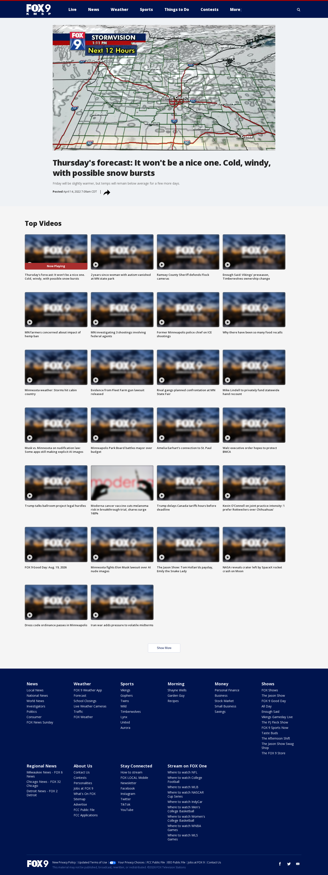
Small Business (225, 706)
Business (221, 695)
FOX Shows (270, 690)
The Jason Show (273, 695)
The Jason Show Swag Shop (278, 746)
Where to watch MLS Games (183, 837)
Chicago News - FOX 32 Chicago (44, 783)
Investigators (36, 706)
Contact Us (82, 772)
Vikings (125, 690)
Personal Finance (227, 690)
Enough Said (270, 711)
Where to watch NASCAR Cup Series (186, 794)
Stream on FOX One (187, 766)
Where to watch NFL (182, 772)
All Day (267, 706)
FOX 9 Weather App (88, 690)
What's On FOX (84, 794)
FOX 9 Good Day (274, 701)
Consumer (34, 717)
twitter (289, 863)
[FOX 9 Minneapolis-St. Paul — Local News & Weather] (41, 9)
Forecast (80, 695)
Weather (82, 683)
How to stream (131, 772)
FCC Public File (84, 810)
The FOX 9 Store (273, 753)
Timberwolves (130, 711)
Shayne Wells (177, 690)
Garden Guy (176, 695)
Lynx (123, 717)
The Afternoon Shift (276, 738)
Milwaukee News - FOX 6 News (45, 774)
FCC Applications (86, 815)
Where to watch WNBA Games (184, 828)
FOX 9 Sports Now (275, 727)
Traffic (78, 711)
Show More (164, 648)
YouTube (126, 810)
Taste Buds (270, 733)
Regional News (41, 766)
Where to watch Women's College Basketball (186, 818)
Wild (123, 706)
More (235, 9)
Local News (35, 690)
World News (35, 701)
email (297, 863)
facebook (280, 863)
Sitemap (79, 799)
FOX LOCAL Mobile (134, 777)
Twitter (125, 799)
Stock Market (224, 701)
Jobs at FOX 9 (83, 788)
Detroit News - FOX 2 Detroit (42, 793)
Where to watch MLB (183, 787)
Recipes (173, 701)
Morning (176, 683)
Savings (220, 711)
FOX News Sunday (40, 722)
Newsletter (128, 783)
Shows (268, 683)
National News (37, 695)
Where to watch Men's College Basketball (184, 809)
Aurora (125, 727)
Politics (32, 711)
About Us (83, 766)
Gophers (126, 695)
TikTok (125, 804)
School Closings (85, 701)
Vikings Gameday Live (277, 717)
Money (221, 683)
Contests (80, 777)
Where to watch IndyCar (185, 802)
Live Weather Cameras (90, 706)
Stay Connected (136, 766)
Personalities (83, 783)
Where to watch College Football (185, 779)
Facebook (127, 788)
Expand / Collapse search (298, 9)
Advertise (80, 804)
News (32, 683)
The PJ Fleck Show (275, 722)
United (125, 722)
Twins (124, 701)
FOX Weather (83, 717)
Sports (127, 683)
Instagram (127, 794)
